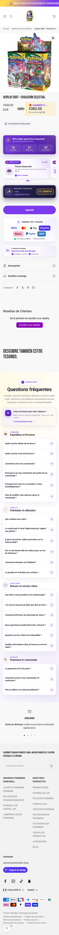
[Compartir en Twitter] (22, 287)
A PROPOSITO (40, 841)
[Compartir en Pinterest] (28, 287)
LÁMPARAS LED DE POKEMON (12, 816)
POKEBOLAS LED (41, 793)
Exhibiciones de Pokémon (22, 29)
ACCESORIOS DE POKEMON (41, 825)
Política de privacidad (34, 917)
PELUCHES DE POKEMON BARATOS (13, 798)
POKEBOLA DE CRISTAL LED (10, 807)
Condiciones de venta (36, 923)
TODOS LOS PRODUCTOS (39, 834)
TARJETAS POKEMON (43, 809)
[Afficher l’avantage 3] (32, 180)
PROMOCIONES (40, 787)
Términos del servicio (12, 920)
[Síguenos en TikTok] (21, 881)
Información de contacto (13, 923)
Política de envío (31, 920)
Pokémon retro (40, 804)
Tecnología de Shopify (28, 913)
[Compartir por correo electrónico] (33, 287)
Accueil (6, 29)
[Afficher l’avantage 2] (30, 180)
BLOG (36, 847)
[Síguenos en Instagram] (13, 881)
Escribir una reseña (29, 324)
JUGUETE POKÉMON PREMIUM (13, 789)
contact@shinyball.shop (24, 422)
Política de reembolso (12, 917)
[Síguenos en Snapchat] (29, 881)
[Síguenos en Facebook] (5, 881)
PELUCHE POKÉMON (43, 798)
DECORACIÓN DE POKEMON (41, 816)
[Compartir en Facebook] (17, 287)
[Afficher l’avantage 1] (27, 180)
